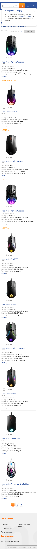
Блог (3, 541)
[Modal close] (32, 11)
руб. (6, 130)
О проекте (4, 524)
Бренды (8, 541)
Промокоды (15, 541)
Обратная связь (6, 528)
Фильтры (29, 31)
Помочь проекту (7, 532)
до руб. (9, 80)
